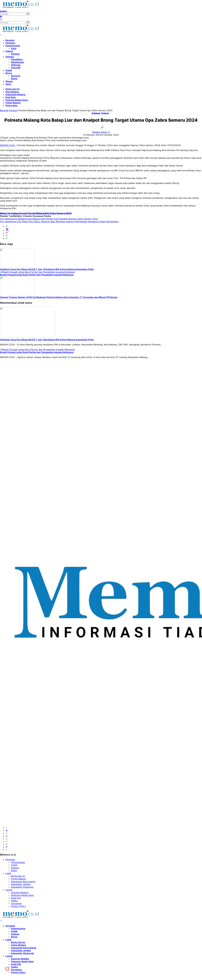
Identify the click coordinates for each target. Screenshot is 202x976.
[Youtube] (6, 841)
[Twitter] (6, 830)
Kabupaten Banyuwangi (23, 881)
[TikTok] (6, 847)
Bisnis (8, 73)
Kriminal (15, 54)
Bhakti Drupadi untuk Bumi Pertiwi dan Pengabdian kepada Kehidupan (37, 274)
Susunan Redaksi (19, 892)
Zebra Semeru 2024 (61, 213)
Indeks (3, 11)
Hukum (9, 51)
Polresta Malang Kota (16, 100)
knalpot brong (18, 213)
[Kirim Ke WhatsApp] (6, 238)
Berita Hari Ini (12, 89)
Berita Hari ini (18, 876)
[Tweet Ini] (7, 230)
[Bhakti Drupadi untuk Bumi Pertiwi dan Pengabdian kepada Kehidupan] (37, 272)
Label (8, 873)
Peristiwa (10, 43)
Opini (8, 84)
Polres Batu (11, 105)
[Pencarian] (1, 19)
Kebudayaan (17, 62)
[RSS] (6, 849)
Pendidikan (17, 59)
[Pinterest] (6, 833)
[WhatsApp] (6, 844)
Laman (8, 889)
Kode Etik (16, 898)
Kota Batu (10, 97)
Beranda (9, 40)
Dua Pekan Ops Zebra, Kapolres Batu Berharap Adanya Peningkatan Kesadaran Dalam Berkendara (59, 221)
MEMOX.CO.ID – (8, 145)
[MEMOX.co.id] (20, 8)
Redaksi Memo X (101, 132)
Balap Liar (5, 213)
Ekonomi (15, 75)
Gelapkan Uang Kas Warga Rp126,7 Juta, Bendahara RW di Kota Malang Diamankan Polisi (47, 269)
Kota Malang (12, 91)
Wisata (9, 81)
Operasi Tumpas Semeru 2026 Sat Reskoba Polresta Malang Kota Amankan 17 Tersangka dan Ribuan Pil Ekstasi (58, 297)
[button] (28, 13)
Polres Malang (12, 102)
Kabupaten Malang (15, 94)
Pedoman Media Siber (22, 895)
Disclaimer (16, 903)
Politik (8, 70)
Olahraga (15, 65)
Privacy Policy (18, 906)
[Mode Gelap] (1, 16)
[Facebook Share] (6, 226)
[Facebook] (6, 827)
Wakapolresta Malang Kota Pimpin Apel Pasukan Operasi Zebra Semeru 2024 (49, 218)
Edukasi (9, 56)
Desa (13, 48)
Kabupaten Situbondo (22, 887)
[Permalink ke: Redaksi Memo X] (103, 129)
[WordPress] (6, 836)
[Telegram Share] (6, 235)
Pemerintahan (12, 45)
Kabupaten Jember (21, 884)
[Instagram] (6, 838)
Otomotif (15, 67)
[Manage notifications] (7, 969)
